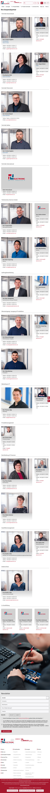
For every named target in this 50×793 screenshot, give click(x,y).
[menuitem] (28, 3)
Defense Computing (18, 778)
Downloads (4, 759)
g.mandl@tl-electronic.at (11, 120)
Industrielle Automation (31, 752)
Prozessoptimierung (30, 759)
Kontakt (3, 765)
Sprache (3, 714)
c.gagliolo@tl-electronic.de (11, 48)
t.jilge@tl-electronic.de (10, 417)
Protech (39, 754)
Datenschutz (4, 770)
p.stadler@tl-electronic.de (11, 488)
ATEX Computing (17, 775)
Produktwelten (17, 749)
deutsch (12, 715)
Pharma (27, 770)
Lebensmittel (28, 767)
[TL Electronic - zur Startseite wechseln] (5, 3)
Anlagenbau (28, 757)
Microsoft (40, 762)
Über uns (3, 752)
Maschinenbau (29, 754)
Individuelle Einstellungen (12, 790)
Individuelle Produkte (6, 754)
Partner (39, 749)
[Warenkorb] (38, 3)
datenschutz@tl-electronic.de (12, 600)
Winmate (40, 752)
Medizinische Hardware (19, 770)
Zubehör (15, 762)
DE (41, 3)
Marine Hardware (17, 773)
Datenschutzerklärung (24, 718)
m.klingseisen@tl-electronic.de (12, 306)
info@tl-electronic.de (10, 194)
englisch (18, 715)
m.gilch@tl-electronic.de (11, 82)
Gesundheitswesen (30, 776)
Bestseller (16, 765)
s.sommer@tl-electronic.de (11, 522)
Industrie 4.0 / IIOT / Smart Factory (30, 773)
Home (3, 749)
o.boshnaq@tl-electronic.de (12, 378)
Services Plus (4, 757)
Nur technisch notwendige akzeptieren (27, 790)
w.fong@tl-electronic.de (11, 267)
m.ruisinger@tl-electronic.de (12, 344)
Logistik (27, 762)
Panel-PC (16, 752)
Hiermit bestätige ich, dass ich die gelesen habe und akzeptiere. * (23, 718)
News (3, 762)
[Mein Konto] (35, 3)
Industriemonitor (17, 754)
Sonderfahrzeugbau (30, 765)
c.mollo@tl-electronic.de (11, 233)
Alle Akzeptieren (40, 790)
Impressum (4, 767)
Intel (39, 759)
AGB (2, 773)
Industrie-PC (16, 757)
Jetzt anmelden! (6, 731)
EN (45, 3)
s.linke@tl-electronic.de (11, 561)
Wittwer (39, 757)
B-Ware (15, 767)
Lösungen (28, 749)
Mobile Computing (18, 759)
